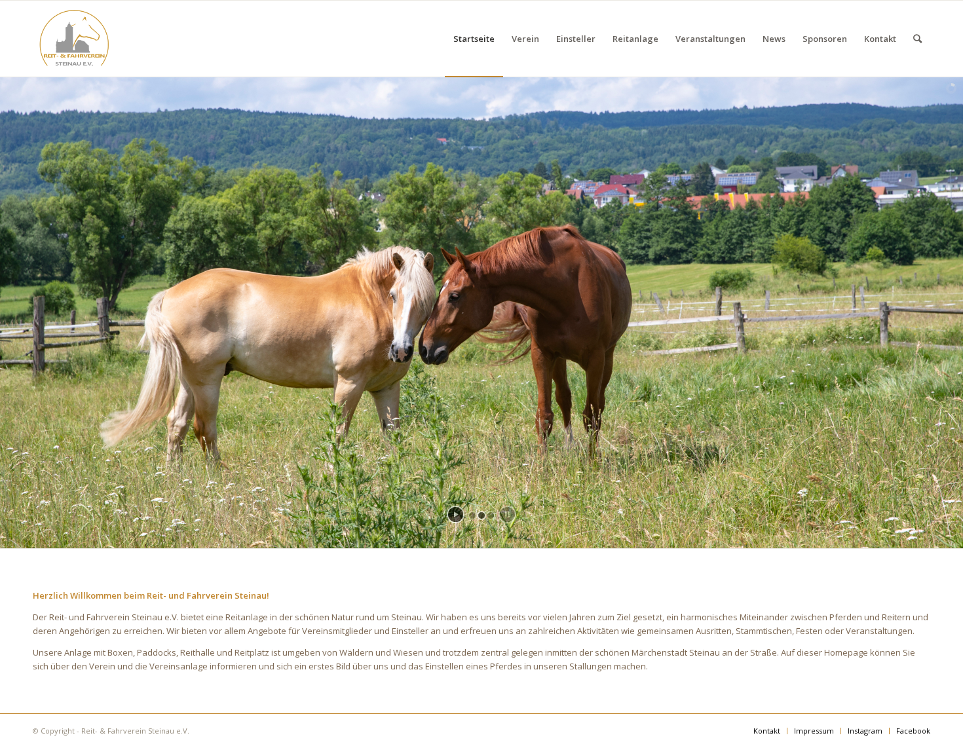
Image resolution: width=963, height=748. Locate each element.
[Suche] (917, 39)
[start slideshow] (455, 514)
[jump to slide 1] (472, 515)
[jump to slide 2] (481, 515)
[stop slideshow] (507, 514)
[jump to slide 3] (490, 515)
